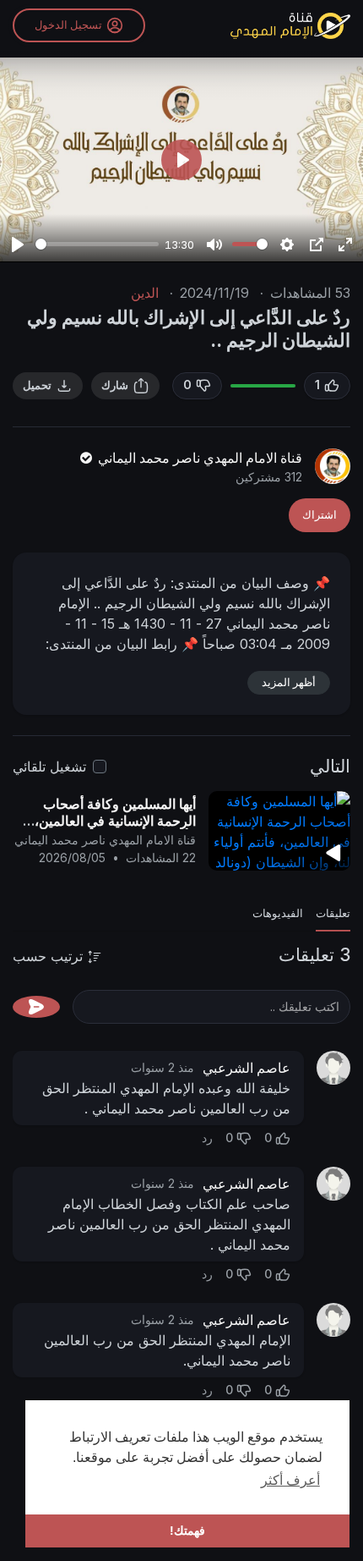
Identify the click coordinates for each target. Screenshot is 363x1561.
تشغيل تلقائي (49, 766)
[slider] (97, 244)
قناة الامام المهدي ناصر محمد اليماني (198, 457)
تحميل (37, 385)
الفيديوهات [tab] (277, 913)
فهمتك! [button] (187, 1530)
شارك (114, 385)
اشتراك (319, 514)
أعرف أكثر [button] (290, 1480)
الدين (145, 292)
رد (207, 1137)
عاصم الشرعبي (246, 1067)
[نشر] (36, 1007)
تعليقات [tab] (333, 913)
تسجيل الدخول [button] (68, 25)
